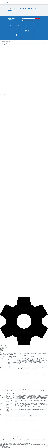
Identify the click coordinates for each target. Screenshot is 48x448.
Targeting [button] (1, 350)
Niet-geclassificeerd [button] (2, 352)
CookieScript (9, 369)
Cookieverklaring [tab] (2, 346)
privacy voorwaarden (30, 20)
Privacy (17, 37)
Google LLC (9, 365)
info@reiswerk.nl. (10, 12)
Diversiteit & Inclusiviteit (28, 31)
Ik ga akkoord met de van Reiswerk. (29, 20)
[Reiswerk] (8, 3)
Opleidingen (34, 29)
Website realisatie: (30, 37)
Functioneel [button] (1, 351)
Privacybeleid (4, 44)
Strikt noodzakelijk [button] (2, 348)
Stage (33, 30)
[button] (24, 321)
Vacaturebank (18, 26)
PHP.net (9, 358)
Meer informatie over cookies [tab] (4, 347)
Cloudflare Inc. (10, 367)
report (3, 447)
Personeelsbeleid (27, 29)
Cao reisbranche (27, 26)
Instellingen (19, 37)
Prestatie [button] (1, 349)
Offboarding (17, 29)
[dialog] (24, 244)
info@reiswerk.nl (11, 29)
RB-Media (33, 37)
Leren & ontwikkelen (35, 26)
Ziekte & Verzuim (27, 30)
